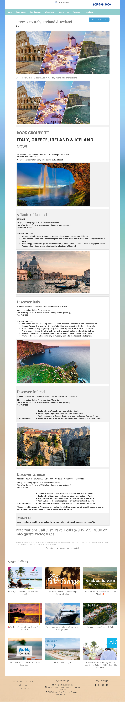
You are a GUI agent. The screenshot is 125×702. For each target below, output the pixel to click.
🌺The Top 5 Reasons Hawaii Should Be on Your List (25, 628)
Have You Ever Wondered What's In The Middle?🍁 (100, 592)
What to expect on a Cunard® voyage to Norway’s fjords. (62, 628)
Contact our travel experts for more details (62, 548)
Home (9, 12)
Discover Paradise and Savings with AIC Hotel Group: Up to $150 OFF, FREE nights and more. (100, 665)
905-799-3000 (102, 4)
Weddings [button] (49, 12)
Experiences (21, 12)
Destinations (35, 12)
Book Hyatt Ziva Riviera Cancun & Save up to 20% (24, 592)
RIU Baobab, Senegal (62, 662)
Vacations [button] (77, 12)
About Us (23, 685)
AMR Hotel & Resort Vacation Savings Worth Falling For (62, 592)
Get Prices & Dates (99, 19)
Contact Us (64, 12)
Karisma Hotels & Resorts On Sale (100, 627)
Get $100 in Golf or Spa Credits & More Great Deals (24, 663)
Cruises (89, 12)
